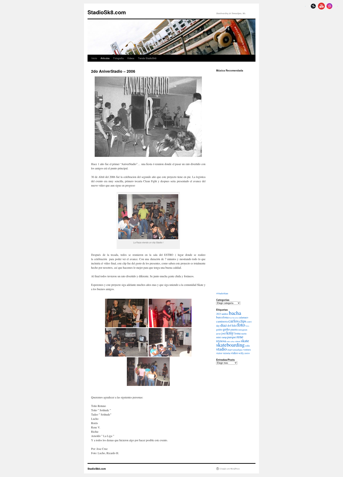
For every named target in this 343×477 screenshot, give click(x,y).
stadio (221, 349)
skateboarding (230, 344)
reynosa (221, 341)
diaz (223, 325)
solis (247, 345)
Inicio (94, 58)
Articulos (105, 58)
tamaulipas (237, 349)
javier (218, 333)
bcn (230, 317)
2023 (218, 313)
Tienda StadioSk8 (147, 58)
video (234, 353)
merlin (244, 333)
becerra (235, 317)
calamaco (243, 317)
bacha (235, 312)
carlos (233, 321)
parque (231, 337)
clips (242, 321)
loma (237, 333)
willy (241, 353)
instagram (242, 329)
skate (245, 340)
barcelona (222, 317)
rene (240, 336)
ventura (247, 349)
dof (229, 325)
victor (219, 353)
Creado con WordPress (230, 468)
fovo (247, 326)
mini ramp (221, 337)
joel (223, 333)
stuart (229, 349)
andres (225, 313)
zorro (247, 353)
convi (249, 321)
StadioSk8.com (107, 12)
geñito (219, 329)
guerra (234, 329)
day (218, 325)
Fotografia (118, 58)
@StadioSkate (222, 293)
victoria (226, 353)
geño (226, 329)
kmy (230, 333)
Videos (130, 58)
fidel (234, 325)
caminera (222, 321)
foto (241, 324)
